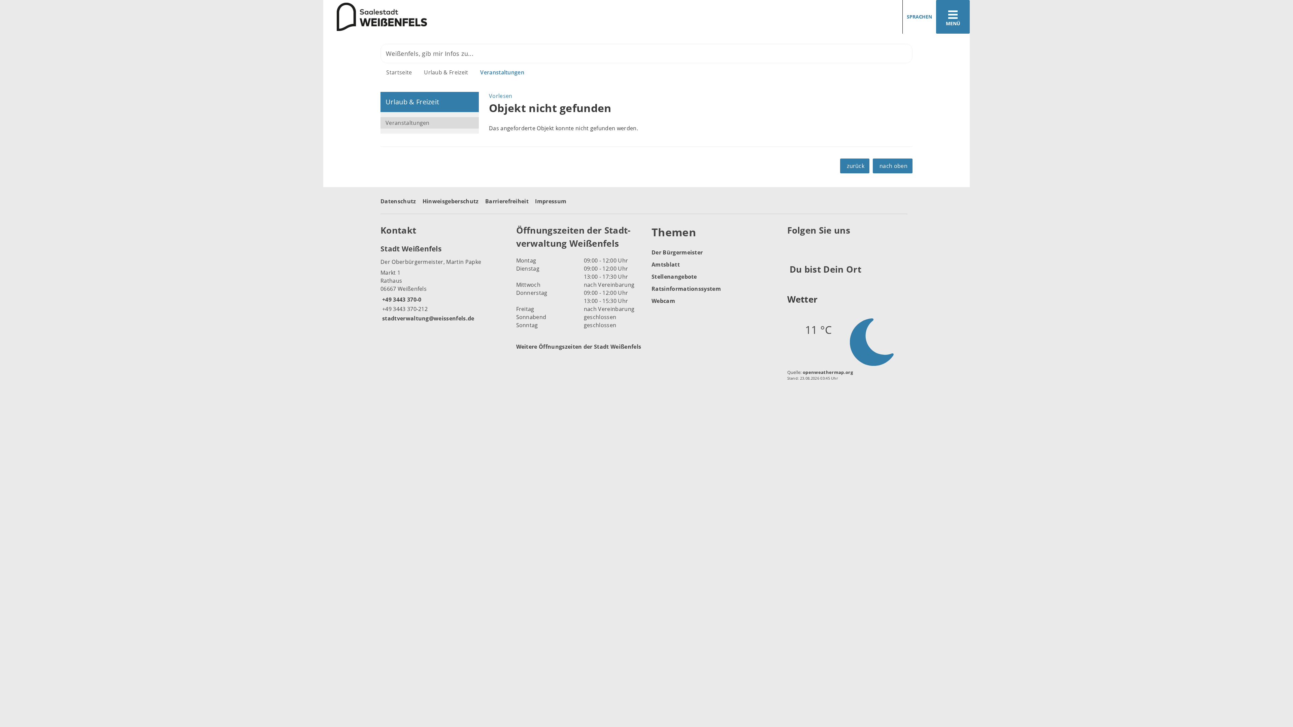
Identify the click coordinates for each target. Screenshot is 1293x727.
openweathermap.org (828, 372)
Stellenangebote (674, 276)
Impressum (550, 201)
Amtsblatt (666, 264)
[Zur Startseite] (482, 17)
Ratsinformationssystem (686, 288)
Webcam (663, 301)
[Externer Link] (793, 247)
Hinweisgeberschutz (451, 201)
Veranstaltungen (502, 72)
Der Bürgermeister (677, 252)
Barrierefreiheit (507, 201)
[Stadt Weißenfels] (443, 283)
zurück (855, 166)
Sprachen (919, 16)
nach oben (893, 166)
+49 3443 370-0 (400, 299)
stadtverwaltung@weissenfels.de (427, 318)
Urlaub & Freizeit (446, 72)
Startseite (399, 72)
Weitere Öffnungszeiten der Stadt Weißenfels (578, 346)
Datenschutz (398, 201)
